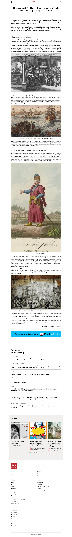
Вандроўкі (13, 493)
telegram (15, 514)
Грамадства (17, 356)
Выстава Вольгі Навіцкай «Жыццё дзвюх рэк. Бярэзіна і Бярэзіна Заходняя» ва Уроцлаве (57, 444)
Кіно (12, 484)
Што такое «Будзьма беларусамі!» (18, 499)
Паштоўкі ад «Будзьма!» (43, 490)
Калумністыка (14, 473)
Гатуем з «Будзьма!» (42, 478)
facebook (15, 510)
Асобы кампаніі (14, 501)
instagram (15, 512)
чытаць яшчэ (14, 377)
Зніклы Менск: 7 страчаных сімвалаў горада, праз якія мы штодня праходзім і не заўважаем (35, 406)
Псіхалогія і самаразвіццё (43, 486)
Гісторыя (22, 363)
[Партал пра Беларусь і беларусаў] (36, 2)
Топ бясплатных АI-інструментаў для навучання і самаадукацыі (30, 374)
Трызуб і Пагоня (15, 495)
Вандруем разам (23, 403)
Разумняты (40, 473)
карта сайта (13, 505)
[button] (60, 418)
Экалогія (39, 488)
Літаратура (13, 480)
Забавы (39, 480)
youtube (14, 520)
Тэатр (12, 490)
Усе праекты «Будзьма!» (16, 503)
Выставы (35, 452)
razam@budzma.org (17, 525)
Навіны (12, 471)
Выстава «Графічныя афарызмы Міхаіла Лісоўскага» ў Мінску (36, 443)
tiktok (14, 516)
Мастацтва (13, 488)
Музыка (12, 482)
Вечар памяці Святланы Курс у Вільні (18, 442)
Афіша (12, 486)
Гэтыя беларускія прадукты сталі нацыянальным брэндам (28, 359)
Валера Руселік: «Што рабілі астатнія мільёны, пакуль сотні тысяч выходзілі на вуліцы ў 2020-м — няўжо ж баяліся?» (34, 389)
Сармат (39, 471)
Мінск (31, 452)
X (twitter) (15, 518)
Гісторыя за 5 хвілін (15, 478)
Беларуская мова (41, 476)
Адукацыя (22, 371)
